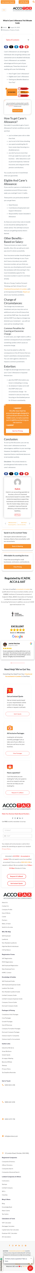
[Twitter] (15, 1245)
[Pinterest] (25, 1245)
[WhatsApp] (22, 1245)
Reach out (26, 292)
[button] (33, 1)
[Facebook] (9, 1245)
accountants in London (23, 589)
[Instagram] (12, 1245)
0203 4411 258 (25, 862)
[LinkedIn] (19, 1245)
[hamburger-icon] (4, 10)
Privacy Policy (6, 849)
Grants (17, 30)
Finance (12, 30)
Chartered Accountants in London (17, 1251)
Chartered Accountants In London (15, 289)
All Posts (17, 515)
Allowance (6, 30)
